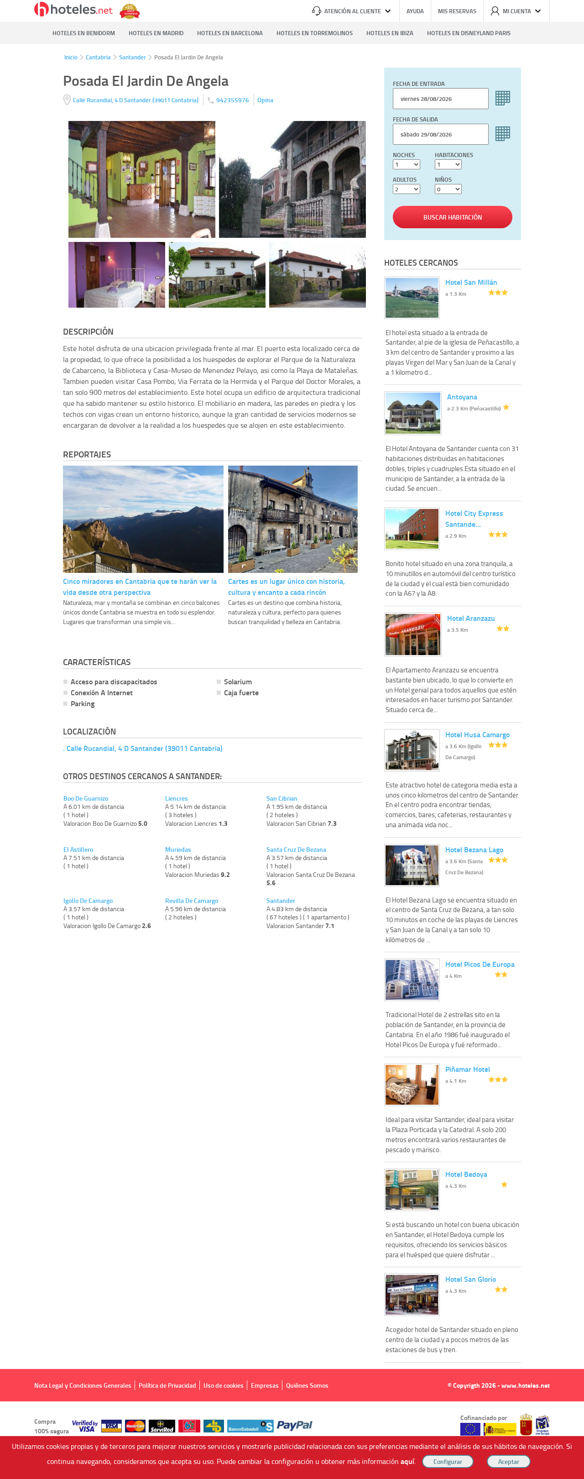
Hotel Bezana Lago (474, 849)
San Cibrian (281, 798)
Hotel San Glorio (470, 1279)
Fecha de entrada (419, 83)
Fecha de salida (415, 119)
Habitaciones (454, 155)
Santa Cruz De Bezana (296, 849)
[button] (292, 739)
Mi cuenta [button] (517, 11)
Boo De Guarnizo (85, 798)
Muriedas (178, 849)
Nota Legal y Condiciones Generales (82, 1385)
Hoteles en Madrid (156, 33)
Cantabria (98, 57)
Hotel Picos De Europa (480, 964)
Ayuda (415, 11)
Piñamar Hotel (467, 1069)
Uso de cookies (223, 1385)
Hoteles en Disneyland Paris (469, 33)
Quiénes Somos (307, 1385)
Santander (132, 57)
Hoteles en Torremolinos (314, 33)
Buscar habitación (452, 217)
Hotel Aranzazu (471, 618)
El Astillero (78, 849)
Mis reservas (457, 11)
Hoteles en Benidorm (83, 33)
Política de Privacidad (167, 1385)
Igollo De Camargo (88, 901)
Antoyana (462, 396)
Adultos (405, 179)
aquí (407, 1461)
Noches (404, 155)
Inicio (71, 57)
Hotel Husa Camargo (477, 734)
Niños (443, 179)
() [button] (136, 100)
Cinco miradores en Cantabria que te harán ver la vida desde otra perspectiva (140, 586)
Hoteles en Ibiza (389, 33)
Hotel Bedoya (466, 1174)
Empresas (265, 1385)
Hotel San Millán (471, 282)
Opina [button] (265, 100)
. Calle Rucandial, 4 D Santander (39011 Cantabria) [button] (143, 748)
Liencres (176, 798)
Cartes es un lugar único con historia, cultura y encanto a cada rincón (286, 586)
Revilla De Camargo (191, 901)
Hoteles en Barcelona (230, 33)
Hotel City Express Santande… (474, 518)
